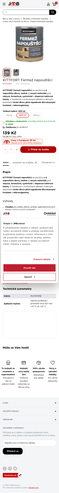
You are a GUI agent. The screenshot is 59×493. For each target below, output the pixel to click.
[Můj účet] (48, 4)
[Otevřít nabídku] (4, 4)
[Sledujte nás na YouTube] (15, 468)
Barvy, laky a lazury (11, 19)
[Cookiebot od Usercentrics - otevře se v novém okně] (44, 214)
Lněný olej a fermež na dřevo (16, 21)
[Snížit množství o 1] (5, 149)
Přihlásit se (13, 451)
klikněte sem (34, 488)
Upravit (28, 277)
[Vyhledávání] (52, 12)
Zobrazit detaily (42, 259)
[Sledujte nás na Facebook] (5, 468)
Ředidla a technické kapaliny (35, 19)
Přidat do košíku (40, 149)
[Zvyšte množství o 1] (17, 149)
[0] (54, 4)
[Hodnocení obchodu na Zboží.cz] (13, 475)
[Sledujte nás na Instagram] (10, 468)
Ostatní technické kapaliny (41, 21)
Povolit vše (29, 268)
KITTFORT (7, 84)
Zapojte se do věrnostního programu (26, 143)
